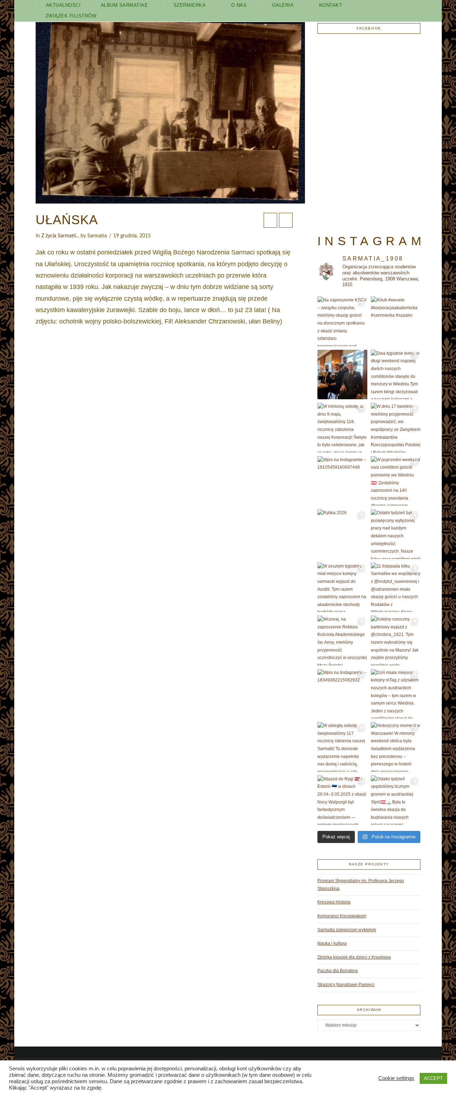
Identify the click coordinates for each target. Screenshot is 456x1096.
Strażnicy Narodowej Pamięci (345, 984)
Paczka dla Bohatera (337, 970)
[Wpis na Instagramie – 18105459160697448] (342, 481)
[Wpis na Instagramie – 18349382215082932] (342, 694)
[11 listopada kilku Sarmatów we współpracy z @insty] (396, 587)
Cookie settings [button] (396, 1078)
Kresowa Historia (334, 902)
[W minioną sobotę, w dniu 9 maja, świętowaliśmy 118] (342, 428)
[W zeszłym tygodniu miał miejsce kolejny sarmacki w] (342, 587)
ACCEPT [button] (433, 1078)
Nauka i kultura (332, 943)
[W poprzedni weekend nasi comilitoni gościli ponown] (396, 481)
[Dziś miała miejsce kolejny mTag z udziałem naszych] (396, 694)
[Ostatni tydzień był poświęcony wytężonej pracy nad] (396, 534)
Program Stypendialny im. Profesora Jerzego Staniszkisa (360, 884)
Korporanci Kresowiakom (341, 915)
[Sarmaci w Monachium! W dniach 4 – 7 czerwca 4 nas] (342, 375)
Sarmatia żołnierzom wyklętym (346, 929)
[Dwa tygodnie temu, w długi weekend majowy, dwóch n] (396, 375)
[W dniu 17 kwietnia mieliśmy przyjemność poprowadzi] (396, 428)
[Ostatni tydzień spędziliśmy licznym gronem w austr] (396, 800)
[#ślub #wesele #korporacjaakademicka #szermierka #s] (396, 321)
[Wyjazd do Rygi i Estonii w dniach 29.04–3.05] (342, 800)
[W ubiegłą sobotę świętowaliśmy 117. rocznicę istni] (342, 747)
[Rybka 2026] (342, 534)
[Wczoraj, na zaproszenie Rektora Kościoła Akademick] (342, 640)
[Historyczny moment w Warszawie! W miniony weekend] (396, 747)
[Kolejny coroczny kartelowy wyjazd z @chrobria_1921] (396, 640)
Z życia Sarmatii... (60, 235)
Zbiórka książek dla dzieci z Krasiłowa (354, 957)
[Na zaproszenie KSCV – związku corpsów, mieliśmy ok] (342, 321)
